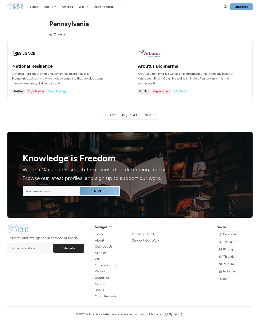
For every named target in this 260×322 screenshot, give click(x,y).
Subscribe (241, 7)
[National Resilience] (67, 70)
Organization (35, 91)
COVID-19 (180, 91)
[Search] (225, 6)
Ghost (145, 314)
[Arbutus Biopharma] (192, 70)
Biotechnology (57, 91)
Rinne (157, 314)
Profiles (18, 91)
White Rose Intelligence (102, 314)
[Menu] (121, 6)
